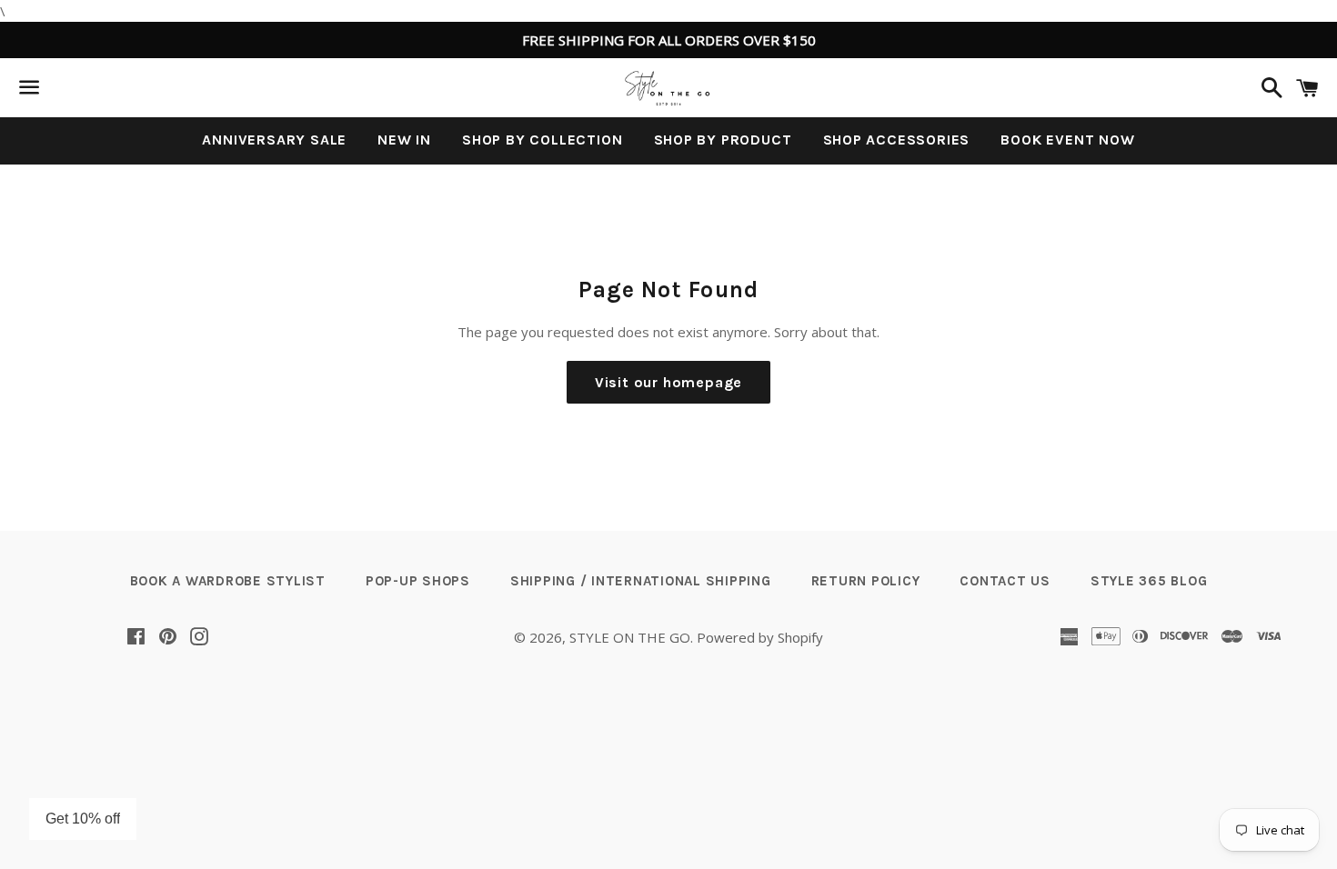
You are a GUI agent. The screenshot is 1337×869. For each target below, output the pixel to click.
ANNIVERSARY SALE (274, 139)
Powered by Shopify (760, 637)
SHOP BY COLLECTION (542, 139)
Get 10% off (82, 818)
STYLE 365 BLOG (1149, 581)
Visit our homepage (668, 382)
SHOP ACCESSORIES (896, 139)
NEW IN (404, 139)
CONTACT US (1005, 581)
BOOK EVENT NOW (1067, 139)
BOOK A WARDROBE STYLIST (228, 581)
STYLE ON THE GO (629, 637)
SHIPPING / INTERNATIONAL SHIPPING (640, 581)
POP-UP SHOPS (418, 581)
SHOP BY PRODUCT (723, 139)
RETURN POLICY (865, 581)
